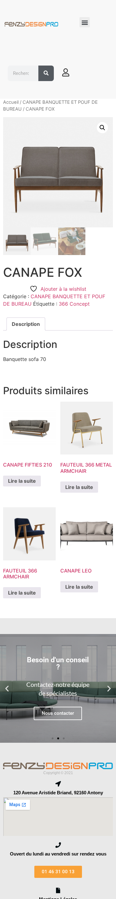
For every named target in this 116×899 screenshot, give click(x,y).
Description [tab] (26, 324)
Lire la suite (22, 481)
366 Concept (74, 304)
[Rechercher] (46, 73)
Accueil (11, 102)
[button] (84, 22)
